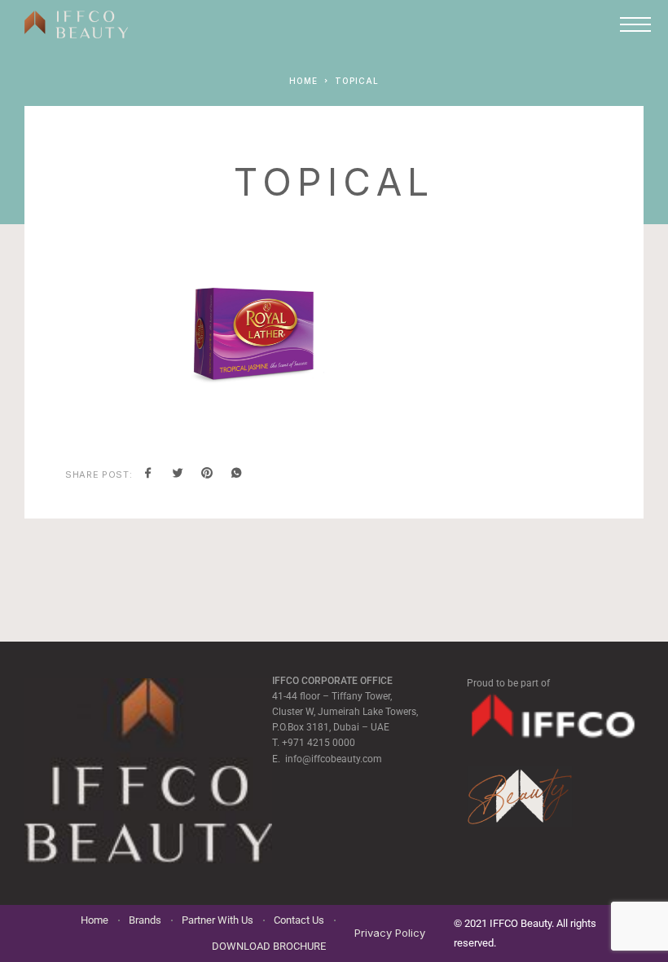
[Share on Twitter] (177, 474)
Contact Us (299, 920)
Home (94, 920)
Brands (145, 920)
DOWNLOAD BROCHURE (269, 946)
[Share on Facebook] (148, 474)
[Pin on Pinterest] (207, 474)
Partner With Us (217, 920)
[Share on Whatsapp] (236, 474)
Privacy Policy (389, 932)
